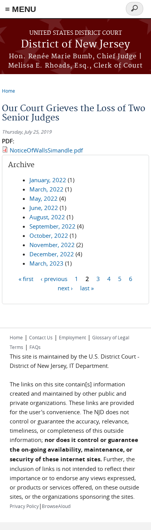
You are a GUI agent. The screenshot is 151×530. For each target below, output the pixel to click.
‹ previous (54, 278)
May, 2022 (43, 198)
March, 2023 (46, 263)
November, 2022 (52, 245)
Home (8, 91)
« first (26, 278)
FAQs (35, 347)
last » (87, 287)
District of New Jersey (75, 44)
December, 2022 (51, 254)
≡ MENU (20, 9)
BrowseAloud (56, 506)
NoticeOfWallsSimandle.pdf (46, 150)
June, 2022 (43, 208)
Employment (72, 337)
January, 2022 (47, 180)
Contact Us (41, 337)
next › (65, 287)
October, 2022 (48, 235)
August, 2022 (47, 217)
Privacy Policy (24, 506)
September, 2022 (52, 226)
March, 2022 (46, 189)
